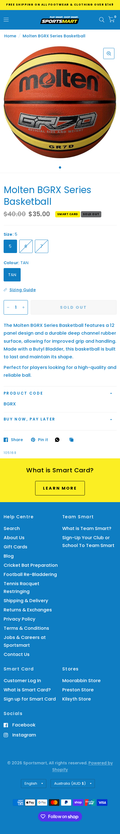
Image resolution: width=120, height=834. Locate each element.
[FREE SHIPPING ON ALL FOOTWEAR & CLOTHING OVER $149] (60, 4)
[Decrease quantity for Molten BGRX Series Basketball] (8, 307)
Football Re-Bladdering (30, 574)
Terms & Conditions (26, 628)
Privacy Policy (19, 619)
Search (12, 528)
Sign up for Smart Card (30, 699)
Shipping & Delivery (26, 600)
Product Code (23, 393)
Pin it (43, 439)
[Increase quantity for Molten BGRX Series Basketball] (23, 307)
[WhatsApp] (58, 439)
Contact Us (17, 654)
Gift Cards (15, 547)
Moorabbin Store (81, 680)
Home (10, 36)
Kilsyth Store (76, 699)
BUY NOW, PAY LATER (30, 419)
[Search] (101, 20)
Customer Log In (22, 680)
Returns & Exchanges (28, 610)
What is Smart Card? (27, 690)
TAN (12, 275)
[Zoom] (108, 53)
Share (17, 439)
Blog (9, 556)
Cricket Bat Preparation (31, 565)
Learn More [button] (60, 488)
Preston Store (78, 690)
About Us (14, 537)
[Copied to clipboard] (72, 439)
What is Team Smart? (86, 528)
